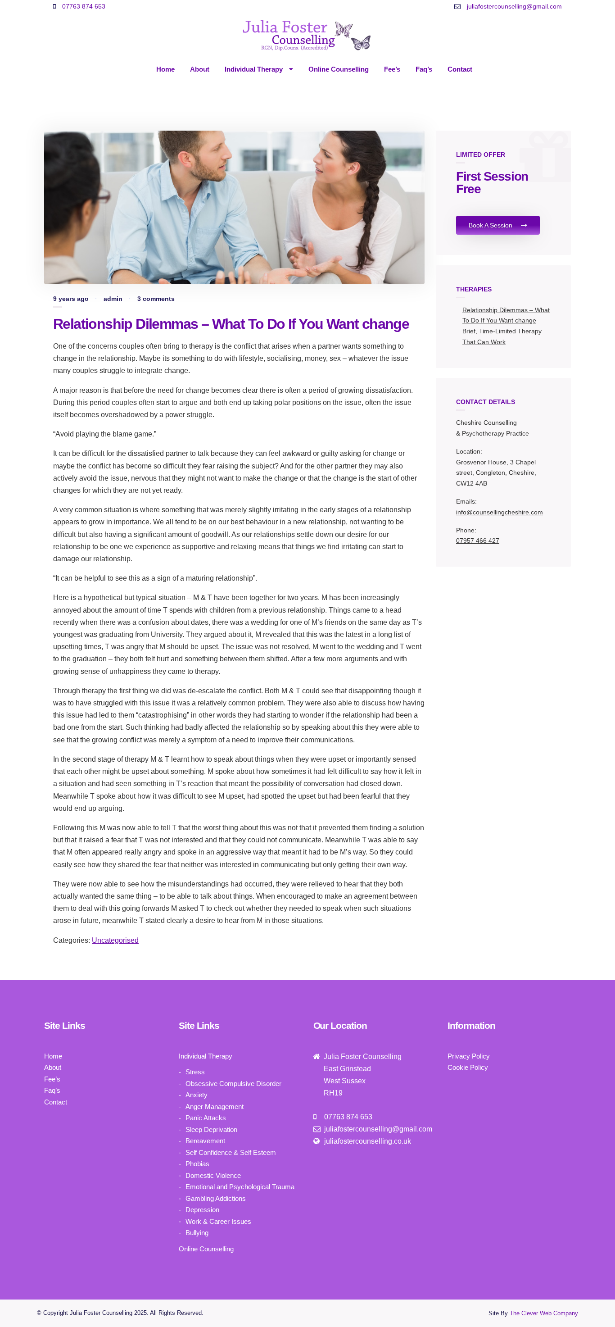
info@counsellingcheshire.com (499, 512)
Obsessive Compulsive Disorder (233, 1083)
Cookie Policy (468, 1067)
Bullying (196, 1232)
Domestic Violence (213, 1175)
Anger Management (214, 1106)
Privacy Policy (469, 1056)
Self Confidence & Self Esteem (230, 1152)
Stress (195, 1072)
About (199, 69)
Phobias (197, 1164)
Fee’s (392, 69)
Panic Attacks (205, 1118)
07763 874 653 (82, 6)
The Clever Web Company (544, 1313)
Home (165, 69)
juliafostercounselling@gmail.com (513, 6)
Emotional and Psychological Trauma (239, 1187)
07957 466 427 (477, 540)
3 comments (156, 298)
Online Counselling (338, 69)
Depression (202, 1209)
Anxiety (196, 1095)
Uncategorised (115, 940)
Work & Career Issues (218, 1221)
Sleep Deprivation (211, 1129)
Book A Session (491, 225)
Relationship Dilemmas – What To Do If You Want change (231, 324)
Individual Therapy (255, 69)
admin (113, 298)
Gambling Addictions (215, 1198)
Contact (460, 69)
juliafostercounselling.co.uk (366, 1141)
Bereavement (205, 1141)
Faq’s (424, 69)
